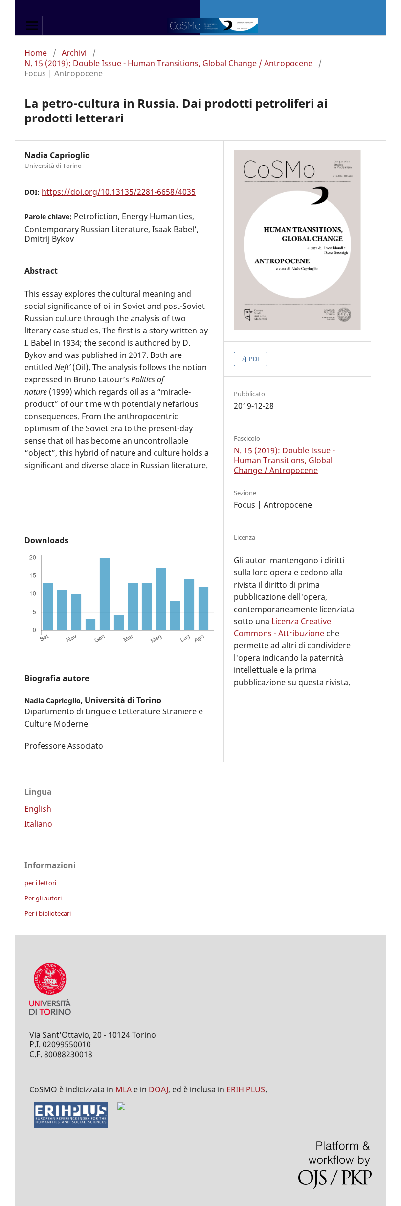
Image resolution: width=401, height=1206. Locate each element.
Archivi (74, 53)
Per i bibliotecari (47, 913)
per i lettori (40, 882)
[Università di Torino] (50, 1017)
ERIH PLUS (245, 1089)
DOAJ (158, 1089)
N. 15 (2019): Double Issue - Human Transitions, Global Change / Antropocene (168, 63)
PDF (254, 359)
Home (35, 53)
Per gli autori (43, 898)
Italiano (38, 823)
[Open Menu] (32, 25)
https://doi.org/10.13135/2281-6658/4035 (119, 192)
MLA (123, 1089)
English (37, 809)
